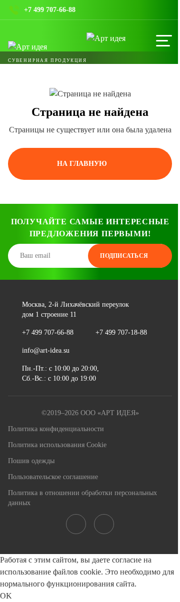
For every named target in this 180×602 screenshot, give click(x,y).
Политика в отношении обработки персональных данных (82, 498)
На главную (82, 163)
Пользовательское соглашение (53, 477)
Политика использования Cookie (57, 445)
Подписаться (124, 255)
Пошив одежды (31, 461)
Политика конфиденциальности (56, 429)
